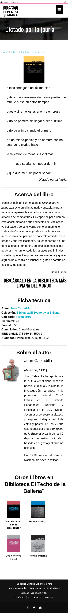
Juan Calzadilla (20, 308)
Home (4, 52)
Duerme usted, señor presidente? (13, 524)
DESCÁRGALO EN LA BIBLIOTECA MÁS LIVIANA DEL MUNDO (35, 283)
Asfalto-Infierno (38, 555)
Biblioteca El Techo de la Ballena (37, 312)
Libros (14, 52)
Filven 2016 (23, 316)
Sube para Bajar (38, 521)
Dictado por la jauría (32, 52)
